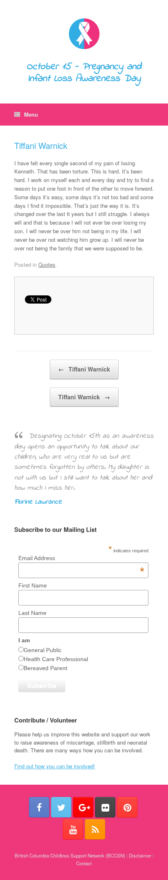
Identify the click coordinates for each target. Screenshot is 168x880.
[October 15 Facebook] (39, 807)
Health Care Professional (56, 659)
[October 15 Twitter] (61, 807)
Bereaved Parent (45, 668)
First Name (32, 585)
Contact (84, 863)
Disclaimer (140, 855)
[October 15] (84, 33)
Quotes (46, 264)
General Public (43, 650)
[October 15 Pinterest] (127, 807)
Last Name (32, 613)
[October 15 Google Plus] (83, 807)
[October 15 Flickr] (105, 807)
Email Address (81, 558)
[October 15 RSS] (95, 829)
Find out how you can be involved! (54, 766)
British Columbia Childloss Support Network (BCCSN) (70, 855)
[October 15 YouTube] (73, 829)
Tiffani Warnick (40, 145)
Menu (31, 114)
